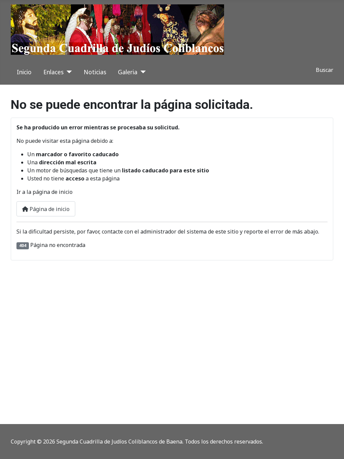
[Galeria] (141, 72)
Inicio (24, 72)
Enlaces (53, 72)
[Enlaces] (67, 72)
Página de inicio (49, 209)
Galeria (127, 72)
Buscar (324, 70)
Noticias (95, 72)
